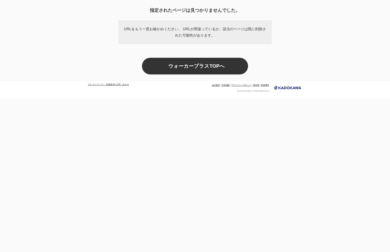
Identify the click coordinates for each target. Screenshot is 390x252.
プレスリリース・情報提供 (101, 84)
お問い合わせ (122, 84)
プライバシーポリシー (241, 85)
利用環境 (265, 85)
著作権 (256, 85)
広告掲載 (225, 85)
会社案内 (216, 85)
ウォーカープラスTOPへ (196, 66)
